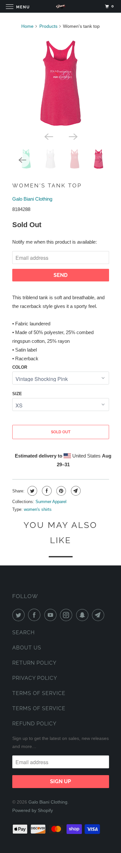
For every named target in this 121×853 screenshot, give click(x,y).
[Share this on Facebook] (46, 491)
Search (23, 632)
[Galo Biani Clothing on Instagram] (67, 615)
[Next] (73, 136)
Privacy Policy (34, 678)
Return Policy (34, 663)
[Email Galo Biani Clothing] (99, 615)
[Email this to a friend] (75, 491)
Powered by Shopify (32, 810)
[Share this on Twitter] (31, 491)
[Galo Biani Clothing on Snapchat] (83, 615)
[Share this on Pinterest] (60, 491)
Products (48, 26)
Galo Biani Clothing (32, 199)
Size (17, 393)
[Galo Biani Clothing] (60, 6)
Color (19, 367)
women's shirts (38, 509)
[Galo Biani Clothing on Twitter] (19, 615)
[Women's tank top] (60, 82)
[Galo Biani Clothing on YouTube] (51, 615)
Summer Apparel (50, 501)
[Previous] (48, 136)
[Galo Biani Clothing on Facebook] (35, 615)
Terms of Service (39, 693)
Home (27, 26)
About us (26, 648)
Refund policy (34, 724)
